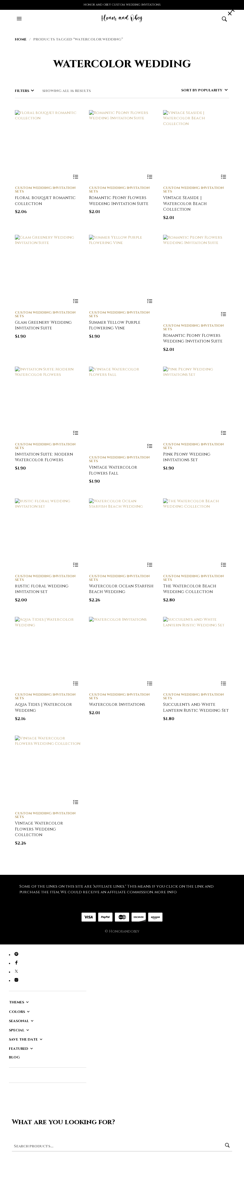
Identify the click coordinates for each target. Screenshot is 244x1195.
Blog (14, 1057)
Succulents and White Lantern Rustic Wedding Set (196, 707)
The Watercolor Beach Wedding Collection (189, 589)
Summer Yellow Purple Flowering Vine (114, 325)
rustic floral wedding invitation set (41, 589)
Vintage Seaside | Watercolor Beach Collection (185, 203)
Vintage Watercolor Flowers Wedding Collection (39, 829)
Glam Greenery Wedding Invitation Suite (43, 325)
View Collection (75, 176)
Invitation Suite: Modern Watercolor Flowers (44, 457)
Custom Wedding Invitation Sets (45, 189)
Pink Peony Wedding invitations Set (186, 457)
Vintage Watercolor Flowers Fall (113, 470)
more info (165, 892)
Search (227, 1145)
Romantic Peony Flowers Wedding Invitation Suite (118, 201)
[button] (20, 19)
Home (20, 39)
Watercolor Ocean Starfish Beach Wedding (121, 589)
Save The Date (23, 1039)
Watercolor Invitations (117, 704)
